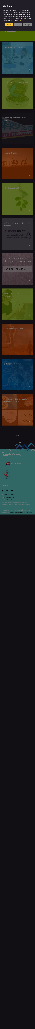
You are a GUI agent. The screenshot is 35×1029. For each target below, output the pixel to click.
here (20, 20)
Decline (18, 25)
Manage (27, 25)
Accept (9, 25)
